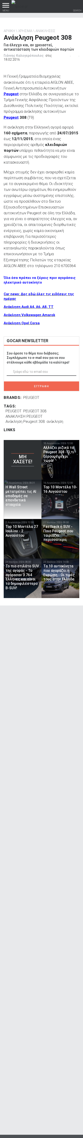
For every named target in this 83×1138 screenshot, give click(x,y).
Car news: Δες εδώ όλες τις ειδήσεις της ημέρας (39, 296)
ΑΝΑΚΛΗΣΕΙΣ (45, 31)
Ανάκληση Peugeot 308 (25, 421)
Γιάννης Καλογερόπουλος (24, 55)
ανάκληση (55, 421)
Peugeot (11, 94)
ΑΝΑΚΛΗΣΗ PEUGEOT (24, 416)
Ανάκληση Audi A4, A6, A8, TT (28, 307)
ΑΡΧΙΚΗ (9, 31)
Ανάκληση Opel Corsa (22, 323)
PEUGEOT (31, 397)
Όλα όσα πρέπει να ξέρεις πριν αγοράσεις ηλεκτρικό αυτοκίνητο (40, 280)
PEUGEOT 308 (34, 411)
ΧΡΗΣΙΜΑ (25, 31)
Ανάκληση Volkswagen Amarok (29, 315)
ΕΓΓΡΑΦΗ (41, 386)
